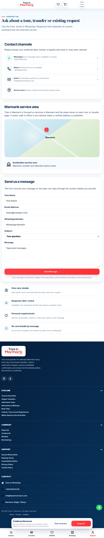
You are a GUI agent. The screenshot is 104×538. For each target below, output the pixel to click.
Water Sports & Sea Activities (13, 415)
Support (6, 449)
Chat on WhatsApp (13, 483)
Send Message (52, 272)
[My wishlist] (58, 4)
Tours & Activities (9, 396)
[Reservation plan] (65, 4)
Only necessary (61, 524)
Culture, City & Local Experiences (15, 412)
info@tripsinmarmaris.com (16, 496)
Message (9, 242)
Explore (6, 390)
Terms (12, 514)
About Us (5, 430)
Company (7, 425)
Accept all (81, 524)
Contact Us (6, 433)
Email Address (11, 207)
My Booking (6, 440)
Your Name (9, 195)
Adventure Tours (8, 402)
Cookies (26, 514)
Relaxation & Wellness (11, 406)
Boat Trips (6, 409)
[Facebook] (10, 378)
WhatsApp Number (13, 219)
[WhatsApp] (99, 507)
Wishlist (5, 437)
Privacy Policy (7, 464)
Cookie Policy (7, 468)
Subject (8, 231)
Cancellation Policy (10, 461)
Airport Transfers (8, 399)
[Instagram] (4, 378)
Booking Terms (8, 458)
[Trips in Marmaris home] (27, 4)
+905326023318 (12, 489)
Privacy (18, 514)
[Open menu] (82, 4)
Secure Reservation (10, 455)
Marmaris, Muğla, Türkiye (15, 502)
